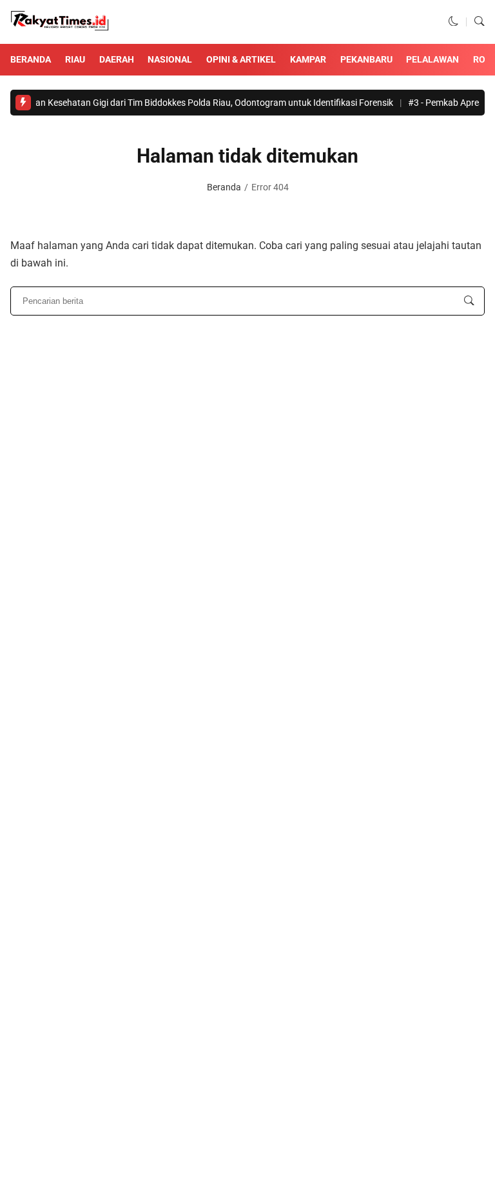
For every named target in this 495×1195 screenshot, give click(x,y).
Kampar (308, 59)
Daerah (116, 59)
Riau (75, 59)
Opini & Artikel (241, 59)
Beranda (30, 59)
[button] (454, 21)
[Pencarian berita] (469, 301)
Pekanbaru (366, 59)
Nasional (170, 59)
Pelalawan (432, 59)
